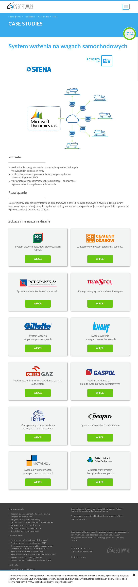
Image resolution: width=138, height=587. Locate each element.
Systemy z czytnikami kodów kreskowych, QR (31, 560)
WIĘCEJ (38, 259)
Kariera (105, 511)
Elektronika (13, 565)
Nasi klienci (30, 17)
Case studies (43, 17)
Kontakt (74, 511)
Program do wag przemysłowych (25, 525)
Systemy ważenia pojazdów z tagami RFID (29, 549)
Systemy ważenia (15, 536)
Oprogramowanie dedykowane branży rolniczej (32, 522)
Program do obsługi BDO (22, 517)
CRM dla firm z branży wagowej (25, 531)
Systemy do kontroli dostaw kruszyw (27, 552)
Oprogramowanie (16, 509)
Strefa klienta (109, 509)
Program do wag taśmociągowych (26, 528)
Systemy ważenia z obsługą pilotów (26, 557)
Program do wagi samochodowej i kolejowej (30, 514)
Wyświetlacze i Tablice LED (23, 569)
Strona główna (14, 17)
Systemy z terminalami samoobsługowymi (29, 540)
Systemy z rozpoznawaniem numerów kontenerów (33, 555)
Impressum (96, 511)
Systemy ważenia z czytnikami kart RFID (28, 543)
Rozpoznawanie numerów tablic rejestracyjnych (32, 546)
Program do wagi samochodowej (25, 520)
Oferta (88, 509)
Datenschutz (84, 511)
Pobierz (119, 509)
